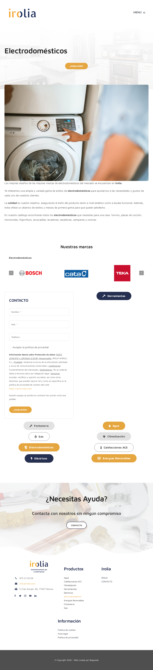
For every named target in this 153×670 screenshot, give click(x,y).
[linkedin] (35, 596)
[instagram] (25, 596)
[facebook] (15, 596)
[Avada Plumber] (22, 7)
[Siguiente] (141, 273)
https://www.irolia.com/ (20, 388)
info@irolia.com (27, 583)
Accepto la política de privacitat (31, 347)
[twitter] (20, 596)
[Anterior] (11, 273)
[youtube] (30, 596)
